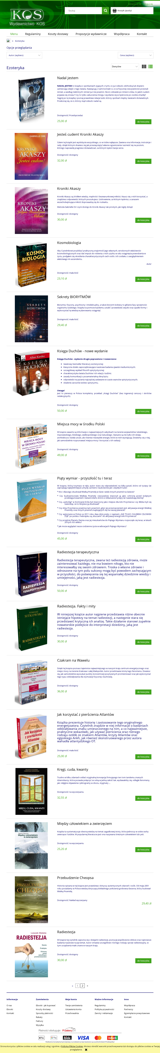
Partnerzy (128, 1009)
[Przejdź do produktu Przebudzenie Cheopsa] (31, 899)
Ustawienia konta (73, 1009)
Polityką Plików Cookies (72, 1046)
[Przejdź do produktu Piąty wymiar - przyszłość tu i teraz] (31, 500)
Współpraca (129, 1005)
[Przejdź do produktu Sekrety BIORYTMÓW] (31, 318)
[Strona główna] (27, 17)
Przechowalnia (72, 1013)
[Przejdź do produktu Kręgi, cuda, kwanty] (31, 791)
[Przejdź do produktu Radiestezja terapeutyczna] (31, 574)
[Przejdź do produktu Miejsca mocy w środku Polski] (31, 446)
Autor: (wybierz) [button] (16, 55)
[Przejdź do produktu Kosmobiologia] (31, 264)
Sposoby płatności (44, 1013)
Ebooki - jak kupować (45, 1005)
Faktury (39, 1021)
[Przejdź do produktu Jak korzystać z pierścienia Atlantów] (31, 736)
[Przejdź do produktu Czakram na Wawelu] (31, 682)
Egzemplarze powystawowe (137, 1013)
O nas (9, 1005)
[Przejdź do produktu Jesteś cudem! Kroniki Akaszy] (31, 156)
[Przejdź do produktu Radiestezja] (31, 953)
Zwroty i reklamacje (104, 1013)
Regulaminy (100, 1005)
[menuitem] (14, 34)
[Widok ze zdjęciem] (144, 66)
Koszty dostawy (43, 1009)
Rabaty (39, 1017)
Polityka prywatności (104, 1009)
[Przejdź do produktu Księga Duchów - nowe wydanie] (31, 373)
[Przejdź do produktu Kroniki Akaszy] (31, 210)
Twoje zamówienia (73, 1005)
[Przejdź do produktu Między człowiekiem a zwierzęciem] (31, 845)
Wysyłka (40, 1025)
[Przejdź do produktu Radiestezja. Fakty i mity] (31, 628)
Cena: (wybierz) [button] (127, 55)
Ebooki (10, 1009)
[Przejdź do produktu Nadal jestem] (31, 99)
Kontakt (10, 1013)
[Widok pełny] (150, 66)
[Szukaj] (105, 10)
